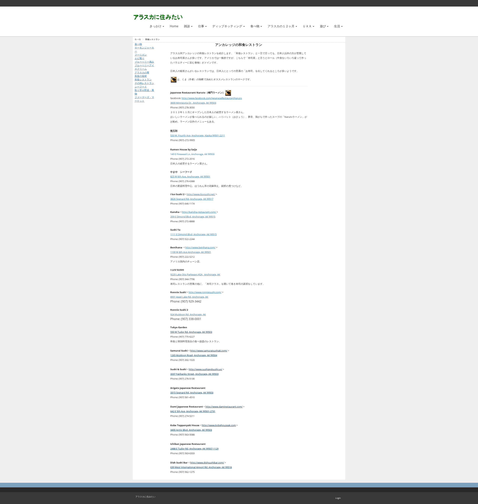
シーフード (141, 86)
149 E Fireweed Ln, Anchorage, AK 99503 (192, 154)
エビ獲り (139, 58)
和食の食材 (141, 76)
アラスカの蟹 (142, 72)
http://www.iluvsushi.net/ (201, 194)
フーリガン (141, 54)
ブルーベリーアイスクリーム (144, 67)
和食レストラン (152, 39)
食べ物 (138, 39)
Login (338, 498)
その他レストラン (144, 83)
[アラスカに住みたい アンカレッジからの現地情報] (159, 16)
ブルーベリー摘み (144, 61)
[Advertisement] (146, 165)
